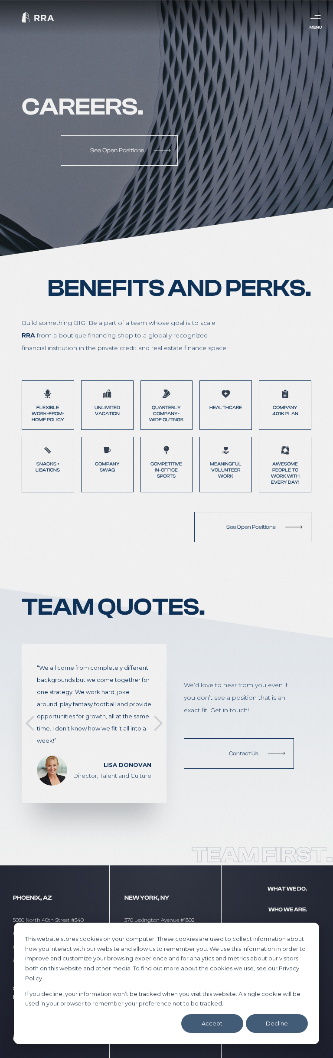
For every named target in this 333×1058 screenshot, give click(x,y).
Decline (277, 1023)
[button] (30, 723)
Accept (212, 1023)
